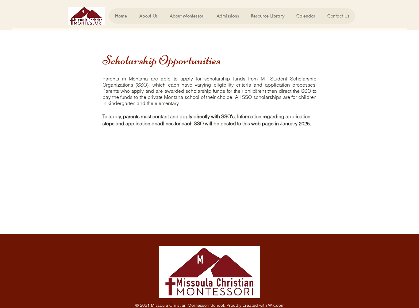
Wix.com (276, 305)
